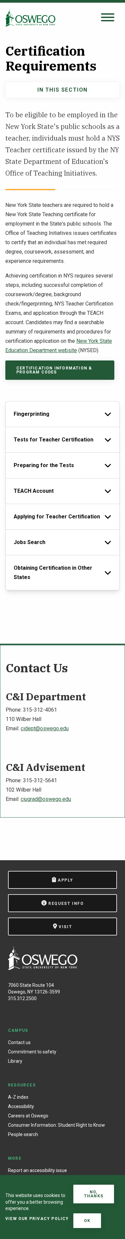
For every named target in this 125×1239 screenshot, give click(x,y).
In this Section (62, 90)
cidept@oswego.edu (45, 728)
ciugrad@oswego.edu (46, 799)
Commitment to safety (32, 1051)
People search (23, 1134)
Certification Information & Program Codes (54, 370)
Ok (87, 1220)
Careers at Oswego (28, 1115)
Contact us (19, 1042)
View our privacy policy (37, 1218)
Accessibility (21, 1106)
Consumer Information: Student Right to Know (56, 1125)
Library (15, 1061)
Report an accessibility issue (37, 1170)
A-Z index (18, 1097)
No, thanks (93, 1194)
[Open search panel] (108, 18)
